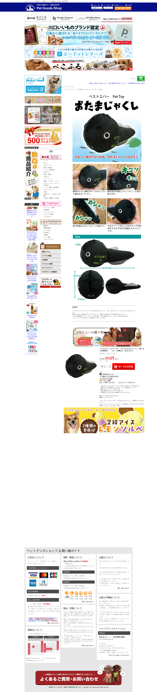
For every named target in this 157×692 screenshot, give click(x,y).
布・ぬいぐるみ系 (97, 89)
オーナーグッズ (48, 189)
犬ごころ (71, 86)
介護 (45, 192)
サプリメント (48, 165)
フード (46, 161)
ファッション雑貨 (49, 207)
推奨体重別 (47, 228)
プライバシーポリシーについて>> (118, 655)
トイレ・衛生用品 (49, 170)
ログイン (133, 78)
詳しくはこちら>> (53, 623)
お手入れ (46, 172)
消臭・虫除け (48, 174)
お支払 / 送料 (96, 5)
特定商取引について (118, 5)
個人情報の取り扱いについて (118, 83)
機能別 (46, 226)
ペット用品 (47, 237)
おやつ (46, 163)
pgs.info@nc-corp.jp (110, 650)
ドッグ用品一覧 (79, 89)
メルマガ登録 (106, 5)
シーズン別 (47, 230)
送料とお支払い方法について (98, 83)
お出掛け (46, 232)
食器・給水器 (48, 167)
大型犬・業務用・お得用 (51, 198)
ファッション (48, 179)
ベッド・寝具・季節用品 (51, 187)
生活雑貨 (46, 210)
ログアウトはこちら (98, 10)
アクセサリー (48, 216)
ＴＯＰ (66, 86)
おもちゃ (46, 176)
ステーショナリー (49, 212)
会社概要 (129, 5)
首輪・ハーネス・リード (51, 181)
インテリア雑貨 (48, 214)
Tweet (101, 372)
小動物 (46, 235)
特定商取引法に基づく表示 (136, 83)
